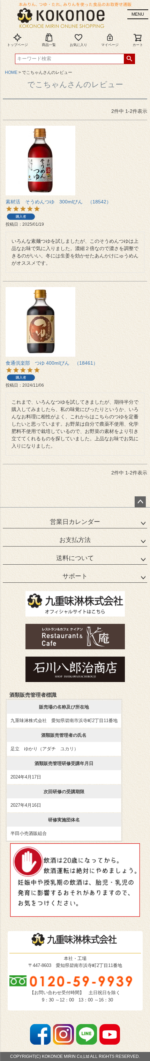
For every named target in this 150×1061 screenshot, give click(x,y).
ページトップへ (140, 502)
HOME (11, 72)
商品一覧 (49, 45)
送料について (75, 558)
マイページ (110, 45)
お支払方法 (75, 539)
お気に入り (78, 45)
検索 (129, 59)
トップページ (17, 45)
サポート (75, 576)
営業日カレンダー (75, 521)
